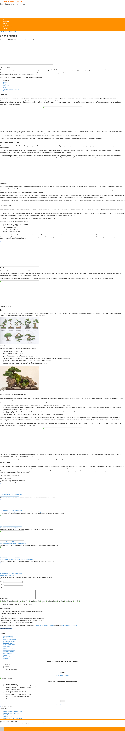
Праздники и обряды (8, 651)
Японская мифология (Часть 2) (8, 575)
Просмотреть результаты (62, 675)
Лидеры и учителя (8, 648)
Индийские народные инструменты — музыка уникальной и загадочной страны (21, 512)
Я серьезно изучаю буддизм (12, 689)
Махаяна (7, 666)
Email (2, 584)
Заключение (6, 91)
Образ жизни (6, 646)
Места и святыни (7, 653)
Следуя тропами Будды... (12, 1)
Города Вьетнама (7, 715)
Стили (4, 87)
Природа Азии (6, 658)
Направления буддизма (9, 639)
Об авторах (6, 25)
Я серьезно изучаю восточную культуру (15, 691)
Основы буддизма (8, 637)
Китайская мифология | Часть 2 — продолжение (13, 543)
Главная (5, 20)
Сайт (1, 587)
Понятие (5, 82)
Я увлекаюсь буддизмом (11, 684)
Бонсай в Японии (7, 716)
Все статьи (6, 21)
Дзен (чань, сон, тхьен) (11, 669)
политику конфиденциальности (69, 625)
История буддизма (8, 636)
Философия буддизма (9, 641)
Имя (1, 581)
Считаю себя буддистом (11, 693)
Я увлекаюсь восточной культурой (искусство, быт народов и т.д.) (22, 686)
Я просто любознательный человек (14, 698)
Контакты (5, 28)
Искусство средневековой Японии (9, 527)
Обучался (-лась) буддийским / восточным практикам (19, 694)
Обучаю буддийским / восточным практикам (17, 696)
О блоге (5, 23)
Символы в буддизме (9, 650)
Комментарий (4, 598)
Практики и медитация (9, 644)
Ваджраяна (8, 668)
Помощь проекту (7, 27)
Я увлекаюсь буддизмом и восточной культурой (18, 687)
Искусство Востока (24, 40)
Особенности (6, 85)
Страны (5, 655)
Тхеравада (7, 664)
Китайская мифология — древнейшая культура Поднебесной (16, 559)
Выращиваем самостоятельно (11, 89)
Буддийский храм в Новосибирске (12, 711)
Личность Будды (7, 643)
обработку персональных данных (45, 625)
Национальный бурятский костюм (12, 713)
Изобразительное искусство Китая (9, 496)
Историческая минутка (9, 84)
